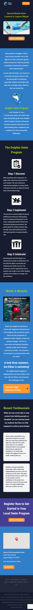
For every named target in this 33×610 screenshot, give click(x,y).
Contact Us (9, 567)
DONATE (19, 582)
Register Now (26, 3)
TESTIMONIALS (15, 579)
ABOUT (7, 579)
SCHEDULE (24, 579)
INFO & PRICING (16, 38)
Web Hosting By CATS (16, 607)
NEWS (6, 582)
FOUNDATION (12, 582)
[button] (17, 539)
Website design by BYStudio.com (16, 605)
